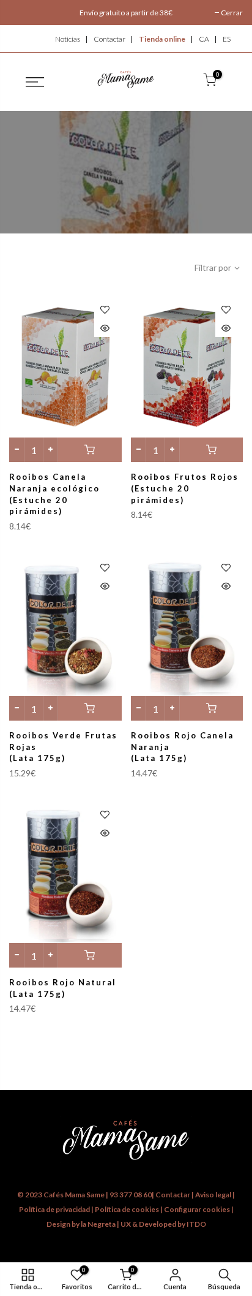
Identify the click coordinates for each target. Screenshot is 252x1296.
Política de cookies (127, 1209)
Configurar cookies (197, 1209)
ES (227, 39)
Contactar (109, 39)
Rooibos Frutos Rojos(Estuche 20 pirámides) (185, 488)
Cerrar (232, 12)
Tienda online (162, 39)
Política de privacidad (54, 1209)
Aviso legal (213, 1194)
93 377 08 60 (130, 1194)
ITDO (196, 1224)
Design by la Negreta (81, 1224)
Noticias (67, 39)
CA (204, 39)
